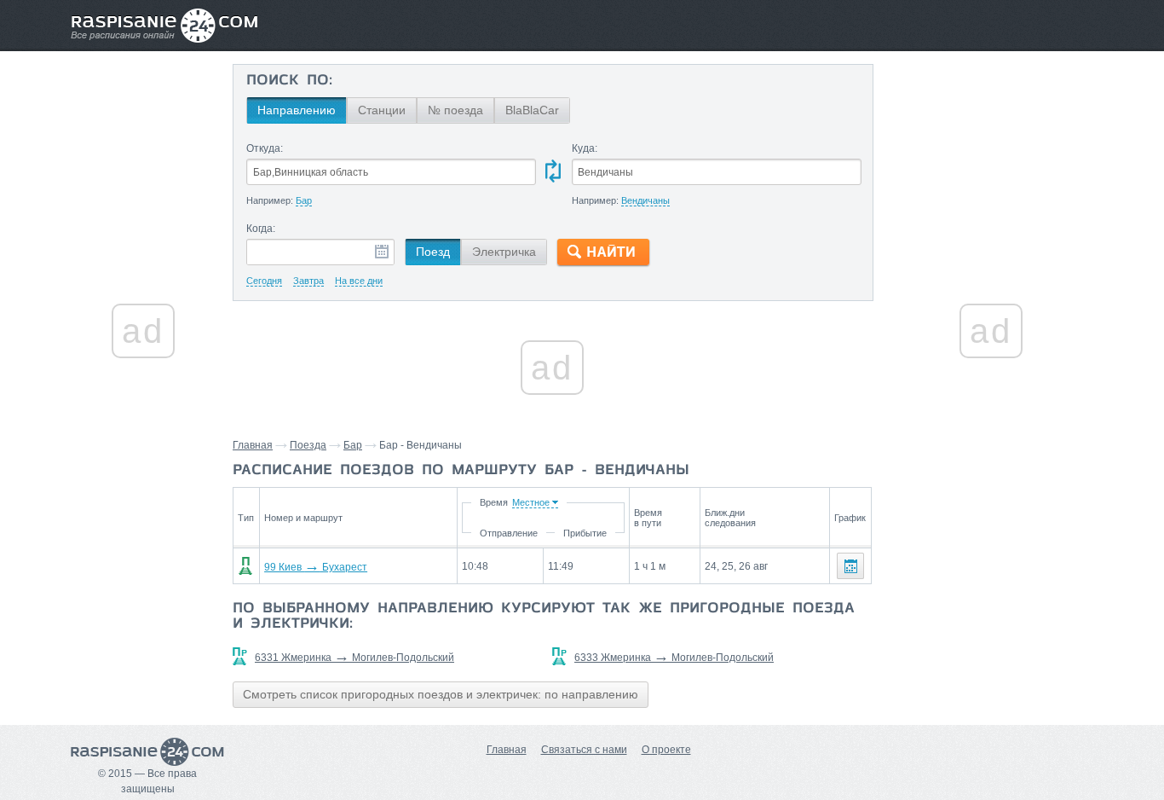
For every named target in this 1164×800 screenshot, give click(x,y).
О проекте (666, 750)
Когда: (260, 229)
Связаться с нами (584, 750)
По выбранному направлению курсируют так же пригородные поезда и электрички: (544, 616)
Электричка (504, 251)
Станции (382, 110)
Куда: (584, 148)
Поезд (433, 251)
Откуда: (264, 148)
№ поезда (455, 110)
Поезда (308, 445)
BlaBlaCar (532, 110)
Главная (253, 445)
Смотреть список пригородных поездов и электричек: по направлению (440, 694)
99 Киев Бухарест (315, 567)
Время (494, 502)
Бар (352, 445)
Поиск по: (289, 81)
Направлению (296, 110)
